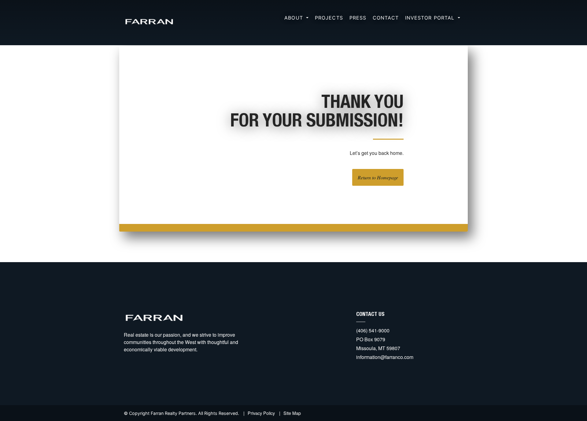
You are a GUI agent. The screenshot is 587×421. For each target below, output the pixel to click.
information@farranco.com (384, 357)
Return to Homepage (378, 177)
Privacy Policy (261, 413)
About (294, 18)
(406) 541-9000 (372, 330)
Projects (329, 18)
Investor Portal (430, 18)
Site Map (292, 413)
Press (358, 18)
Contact (386, 18)
